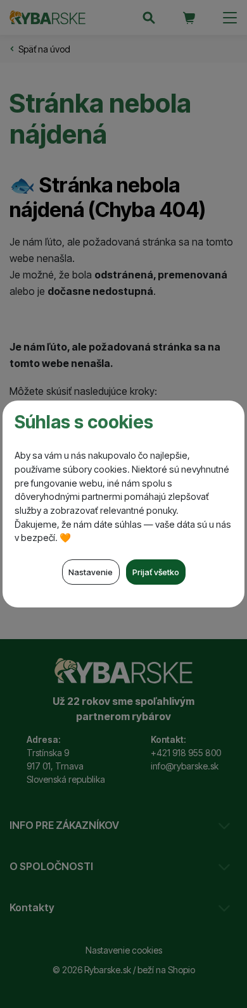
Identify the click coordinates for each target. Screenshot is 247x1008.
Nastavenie (90, 572)
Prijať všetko (155, 572)
